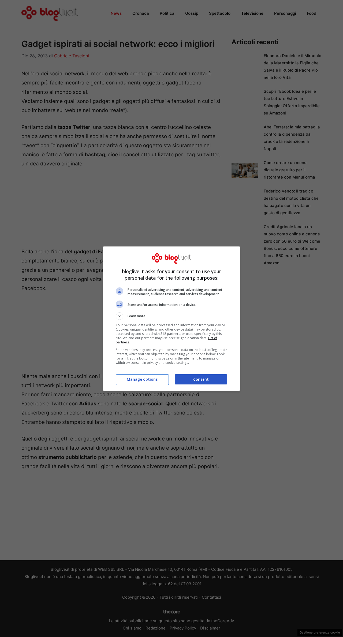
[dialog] (171, 318)
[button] (171, 316)
